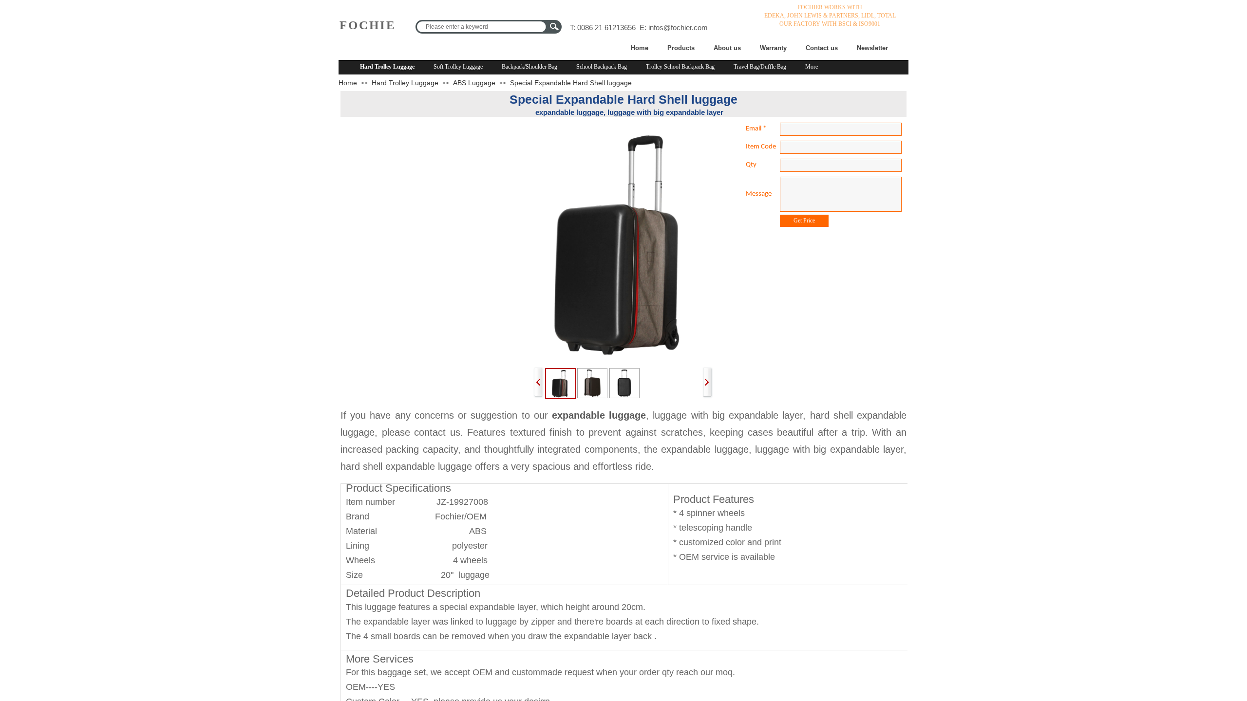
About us (727, 48)
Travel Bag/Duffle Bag (760, 66)
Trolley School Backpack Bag (680, 66)
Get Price (804, 220)
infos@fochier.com (678, 27)
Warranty (773, 48)
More (811, 66)
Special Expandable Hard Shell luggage (571, 83)
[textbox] (482, 26)
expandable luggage (599, 415)
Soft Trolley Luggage (458, 66)
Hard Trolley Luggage (387, 66)
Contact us (822, 48)
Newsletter (872, 48)
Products (681, 48)
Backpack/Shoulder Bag (529, 66)
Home (639, 48)
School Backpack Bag (601, 66)
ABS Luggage (474, 83)
